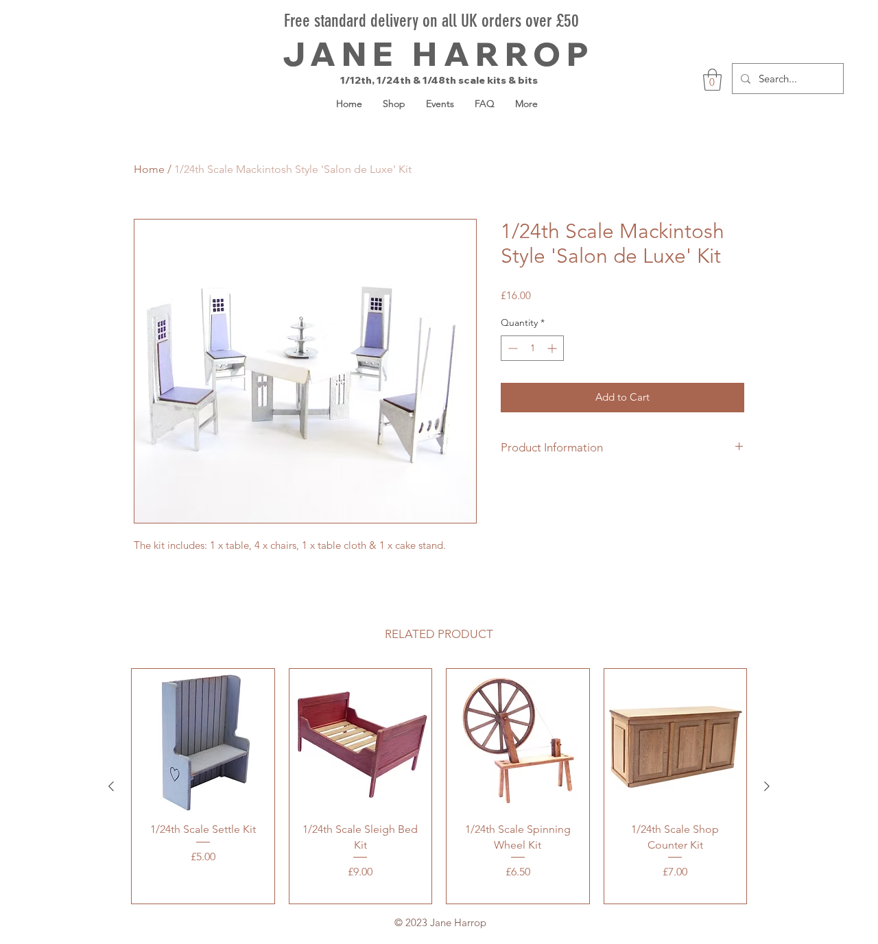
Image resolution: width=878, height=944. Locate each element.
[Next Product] (767, 786)
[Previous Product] (111, 786)
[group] (439, 787)
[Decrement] (511, 348)
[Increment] (553, 348)
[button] (712, 80)
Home (149, 169)
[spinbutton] (532, 348)
